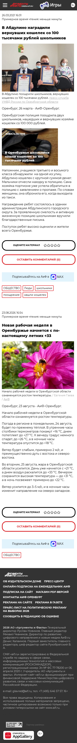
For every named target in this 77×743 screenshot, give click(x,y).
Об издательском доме (22, 581)
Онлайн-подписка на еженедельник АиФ (36, 586)
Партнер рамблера (35, 725)
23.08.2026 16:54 (12, 312)
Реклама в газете (48, 602)
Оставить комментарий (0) (38, 259)
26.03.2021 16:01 (11, 15)
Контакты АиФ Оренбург (22, 597)
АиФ (7, 399)
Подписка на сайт (18, 592)
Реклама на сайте (17, 602)
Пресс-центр (54, 581)
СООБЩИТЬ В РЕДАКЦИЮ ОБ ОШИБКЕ (31, 616)
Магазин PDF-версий (52, 592)
